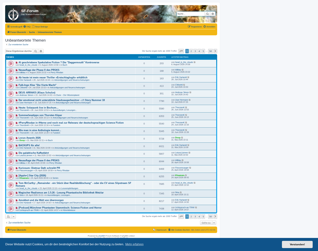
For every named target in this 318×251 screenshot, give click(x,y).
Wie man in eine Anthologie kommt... (40, 130)
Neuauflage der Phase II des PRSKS (39, 70)
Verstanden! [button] (297, 244)
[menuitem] (27, 26)
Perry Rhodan (57, 72)
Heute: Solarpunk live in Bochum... (39, 107)
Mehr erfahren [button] (134, 244)
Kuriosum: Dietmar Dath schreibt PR (39, 168)
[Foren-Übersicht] (13, 14)
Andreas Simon (26, 95)
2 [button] (191, 51)
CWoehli (23, 87)
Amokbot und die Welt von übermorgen (41, 200)
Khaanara (24, 178)
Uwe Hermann (26, 103)
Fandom (56, 125)
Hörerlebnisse (69, 210)
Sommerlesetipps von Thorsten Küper (40, 115)
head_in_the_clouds (28, 65)
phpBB (101, 236)
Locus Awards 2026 (30, 137)
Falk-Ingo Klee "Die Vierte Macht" (37, 85)
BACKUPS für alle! (29, 145)
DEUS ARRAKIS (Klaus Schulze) (37, 92)
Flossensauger (26, 170)
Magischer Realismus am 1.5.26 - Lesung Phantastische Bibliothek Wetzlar (61, 192)
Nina (22, 195)
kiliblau (22, 72)
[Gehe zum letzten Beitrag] (195, 62)
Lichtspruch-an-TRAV (29, 210)
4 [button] (199, 51)
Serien (55, 178)
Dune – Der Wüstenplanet (67, 95)
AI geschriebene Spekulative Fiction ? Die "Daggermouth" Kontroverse (59, 62)
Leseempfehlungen (69, 188)
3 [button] (195, 51)
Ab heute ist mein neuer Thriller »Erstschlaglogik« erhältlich (53, 77)
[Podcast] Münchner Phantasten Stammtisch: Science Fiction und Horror (60, 207)
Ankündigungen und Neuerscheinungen (71, 80)
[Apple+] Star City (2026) (32, 175)
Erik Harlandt (25, 80)
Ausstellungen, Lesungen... (65, 110)
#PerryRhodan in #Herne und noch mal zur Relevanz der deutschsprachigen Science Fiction (71, 122)
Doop (22, 140)
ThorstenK (24, 110)
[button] (181, 51)
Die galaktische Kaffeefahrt (34, 153)
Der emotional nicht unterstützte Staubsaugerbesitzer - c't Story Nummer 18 (62, 100)
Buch (65, 65)
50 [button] (210, 51)
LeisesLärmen (26, 155)
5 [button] (203, 51)
